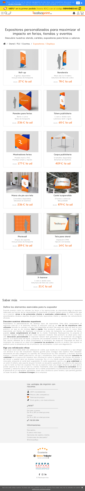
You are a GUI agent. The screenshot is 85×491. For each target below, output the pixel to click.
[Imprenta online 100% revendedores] (42, 13)
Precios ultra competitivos (39, 395)
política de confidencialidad (41, 489)
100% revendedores (37, 392)
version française (14, 4)
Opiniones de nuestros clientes (38, 435)
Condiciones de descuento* (37, 437)
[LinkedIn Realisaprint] (45, 474)
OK (78, 3)
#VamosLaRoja (32, 440)
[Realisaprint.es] (10, 13)
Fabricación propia (37, 397)
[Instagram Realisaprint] (42, 474)
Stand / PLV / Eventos (19, 44)
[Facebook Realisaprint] (39, 474)
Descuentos (31, 430)
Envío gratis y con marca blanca (42, 400)
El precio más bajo (34, 432)
